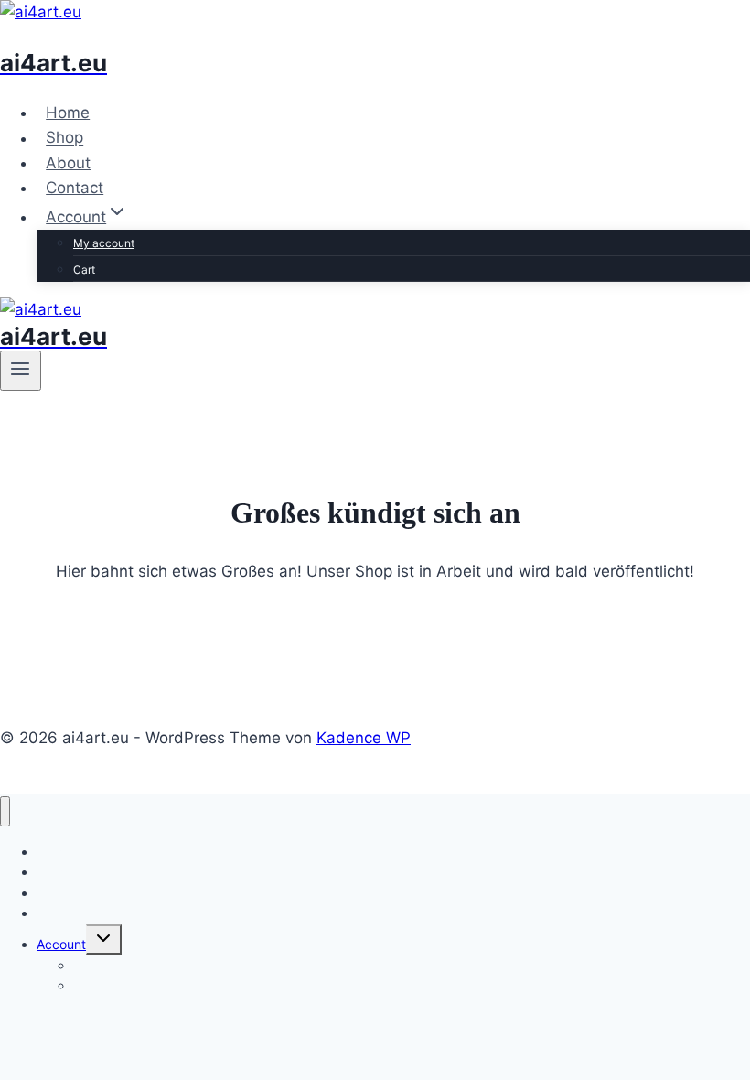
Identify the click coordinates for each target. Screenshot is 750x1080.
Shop (64, 138)
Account (61, 944)
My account (103, 243)
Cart (84, 269)
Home (68, 112)
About (68, 163)
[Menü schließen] (5, 811)
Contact (74, 187)
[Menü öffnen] (20, 371)
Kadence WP (363, 738)
